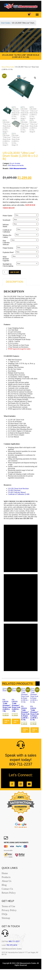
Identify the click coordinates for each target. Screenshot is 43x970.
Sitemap (6, 918)
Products (6, 877)
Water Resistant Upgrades (6, 258)
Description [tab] (14, 281)
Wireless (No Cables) (7, 236)
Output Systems (8, 248)
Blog (4, 885)
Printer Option (7, 215)
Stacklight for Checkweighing (8, 265)
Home (3, 67)
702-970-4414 (11, 945)
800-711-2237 (14, 941)
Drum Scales (10, 67)
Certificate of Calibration (7, 231)
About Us (6, 881)
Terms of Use (8, 906)
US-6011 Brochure (14, 490)
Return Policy (9, 892)
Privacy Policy (9, 910)
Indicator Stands (6, 225)
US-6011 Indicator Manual (17, 492)
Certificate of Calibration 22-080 (18, 494)
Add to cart (14, 272)
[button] (37, 14)
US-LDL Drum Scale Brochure (18, 488)
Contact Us (7, 888)
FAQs (4, 914)
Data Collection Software (6, 242)
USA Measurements (16, 165)
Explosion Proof (8, 252)
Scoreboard (6, 220)
